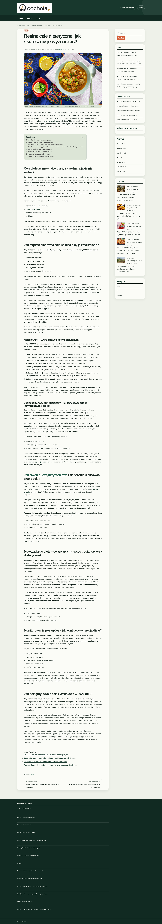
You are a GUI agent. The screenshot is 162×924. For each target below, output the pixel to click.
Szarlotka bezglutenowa (24, 825)
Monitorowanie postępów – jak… (39, 154)
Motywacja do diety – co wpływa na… (41, 151)
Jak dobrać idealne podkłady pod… (128, 106)
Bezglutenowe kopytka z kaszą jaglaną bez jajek (32, 886)
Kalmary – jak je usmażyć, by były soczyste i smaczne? (34, 909)
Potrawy (29, 18)
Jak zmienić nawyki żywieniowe (45, 475)
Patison (19, 863)
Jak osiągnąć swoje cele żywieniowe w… (41, 156)
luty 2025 (120, 157)
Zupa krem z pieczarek (24, 808)
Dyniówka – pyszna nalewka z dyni (28, 855)
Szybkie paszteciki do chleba (26, 817)
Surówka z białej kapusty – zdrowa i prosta (30, 871)
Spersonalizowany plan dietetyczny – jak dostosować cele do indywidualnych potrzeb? (57, 147)
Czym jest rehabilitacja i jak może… (127, 119)
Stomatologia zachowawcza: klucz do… (129, 110)
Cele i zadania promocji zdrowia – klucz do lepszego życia (46, 755)
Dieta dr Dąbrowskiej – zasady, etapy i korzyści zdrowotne (134, 242)
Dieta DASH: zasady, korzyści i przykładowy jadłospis (134, 226)
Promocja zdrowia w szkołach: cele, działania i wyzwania (45, 762)
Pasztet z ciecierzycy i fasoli (26, 832)
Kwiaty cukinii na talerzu (24, 901)
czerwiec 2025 (121, 153)
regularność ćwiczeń (34, 209)
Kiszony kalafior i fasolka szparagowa (28, 848)
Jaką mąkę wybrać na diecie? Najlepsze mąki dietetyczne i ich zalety (50, 758)
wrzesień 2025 (121, 148)
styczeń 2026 (121, 144)
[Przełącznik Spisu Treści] (82, 137)
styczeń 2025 (121, 162)
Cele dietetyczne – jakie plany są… (39, 140)
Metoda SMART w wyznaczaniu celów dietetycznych (47, 144)
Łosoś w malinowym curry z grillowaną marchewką (32, 894)
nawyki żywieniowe (50, 121)
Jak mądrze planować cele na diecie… (41, 142)
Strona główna (21, 25)
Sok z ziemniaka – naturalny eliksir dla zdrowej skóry (132, 189)
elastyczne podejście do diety (39, 462)
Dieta (21, 18)
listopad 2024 (121, 171)
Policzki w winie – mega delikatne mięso (29, 878)
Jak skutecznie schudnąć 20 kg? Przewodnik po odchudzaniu (134, 207)
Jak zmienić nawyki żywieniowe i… (40, 149)
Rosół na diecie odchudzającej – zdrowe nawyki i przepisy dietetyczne (50, 765)
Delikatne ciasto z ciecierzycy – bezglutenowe (31, 840)
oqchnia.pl (61, 49)
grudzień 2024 (121, 166)
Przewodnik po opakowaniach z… (127, 115)
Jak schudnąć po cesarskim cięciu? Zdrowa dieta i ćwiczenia (134, 260)
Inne (38, 18)
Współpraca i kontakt (128, 7)
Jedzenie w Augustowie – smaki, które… (129, 101)
